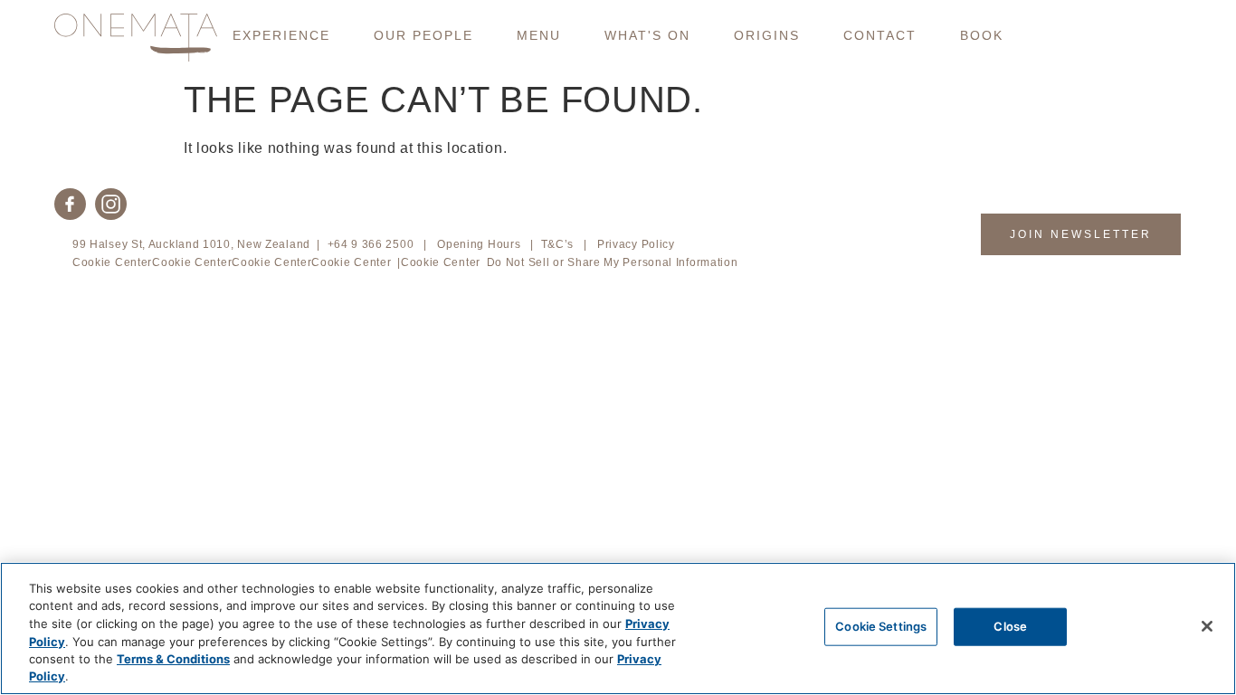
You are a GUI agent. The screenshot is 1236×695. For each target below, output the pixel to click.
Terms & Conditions (173, 659)
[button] (281, 35)
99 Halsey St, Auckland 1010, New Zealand (191, 244)
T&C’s (558, 244)
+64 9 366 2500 (371, 244)
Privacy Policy (636, 244)
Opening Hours (478, 244)
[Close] (1207, 626)
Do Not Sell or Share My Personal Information (612, 262)
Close (1010, 626)
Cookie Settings (881, 626)
